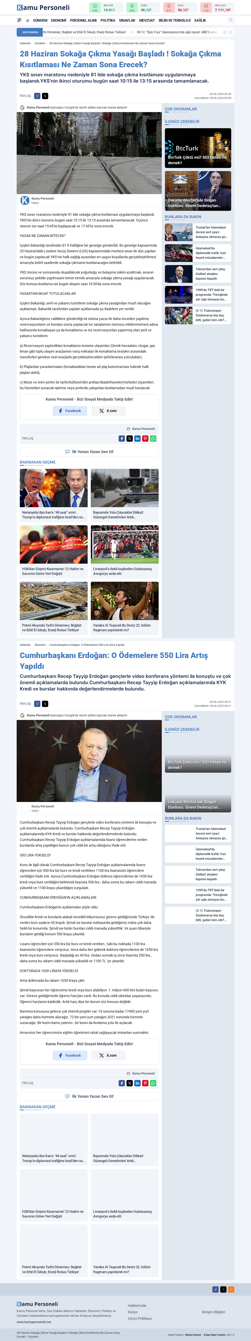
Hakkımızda (137, 1305)
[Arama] (231, 20)
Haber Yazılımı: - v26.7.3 (201, 1335)
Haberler (25, 43)
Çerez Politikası (140, 1318)
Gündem (40, 20)
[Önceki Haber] (225, 32)
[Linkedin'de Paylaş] (137, 438)
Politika (108, 20)
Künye (133, 1312)
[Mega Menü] (19, 20)
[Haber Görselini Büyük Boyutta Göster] (89, 153)
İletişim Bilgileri (213, 1312)
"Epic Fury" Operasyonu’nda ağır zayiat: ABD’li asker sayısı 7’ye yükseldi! (100, 32)
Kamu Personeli (43, 201)
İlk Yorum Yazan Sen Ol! (93, 451)
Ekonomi (58, 20)
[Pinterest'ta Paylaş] (145, 438)
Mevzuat (147, 20)
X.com (112, 411)
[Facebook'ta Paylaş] (37, 96)
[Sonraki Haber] (230, 32)
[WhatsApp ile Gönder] (153, 438)
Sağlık (200, 20)
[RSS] (231, 1289)
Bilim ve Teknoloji (175, 20)
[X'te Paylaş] (45, 96)
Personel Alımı (83, 20)
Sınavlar (127, 20)
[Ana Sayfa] (27, 20)
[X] (223, 1289)
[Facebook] (215, 1289)
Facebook (73, 411)
